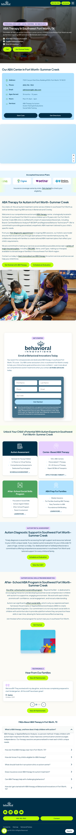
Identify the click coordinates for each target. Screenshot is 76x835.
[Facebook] (5, 815)
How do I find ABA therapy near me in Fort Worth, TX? (25, 752)
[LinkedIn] (10, 815)
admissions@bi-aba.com (32, 90)
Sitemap (15, 830)
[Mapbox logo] (5, 162)
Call (7, 49)
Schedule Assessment (19, 472)
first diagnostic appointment (21, 233)
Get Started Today (22, 49)
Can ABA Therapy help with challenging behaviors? (25, 782)
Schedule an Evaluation (42, 265)
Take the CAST (38, 565)
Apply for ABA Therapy (55, 475)
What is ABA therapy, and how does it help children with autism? (30, 732)
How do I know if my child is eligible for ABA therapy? (25, 760)
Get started (46, 188)
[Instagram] (16, 815)
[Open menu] (73, 3)
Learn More (19, 514)
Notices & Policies (26, 830)
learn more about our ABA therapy (31, 256)
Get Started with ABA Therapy (16, 265)
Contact (57, 821)
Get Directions (55, 115)
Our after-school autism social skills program (24, 590)
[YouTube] (21, 815)
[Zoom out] (73, 158)
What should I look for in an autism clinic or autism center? (27, 767)
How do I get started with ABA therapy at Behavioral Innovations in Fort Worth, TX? (36, 790)
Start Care (21, 115)
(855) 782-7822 (28, 85)
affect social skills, (33, 603)
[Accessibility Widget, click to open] (4, 831)
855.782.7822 (55, 3)
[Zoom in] (73, 155)
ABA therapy (42, 214)
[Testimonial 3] (39, 707)
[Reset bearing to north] (73, 161)
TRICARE (31, 248)
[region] (38, 143)
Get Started (65, 3)
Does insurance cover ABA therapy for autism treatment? (27, 774)
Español (69, 831)
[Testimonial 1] (36, 707)
